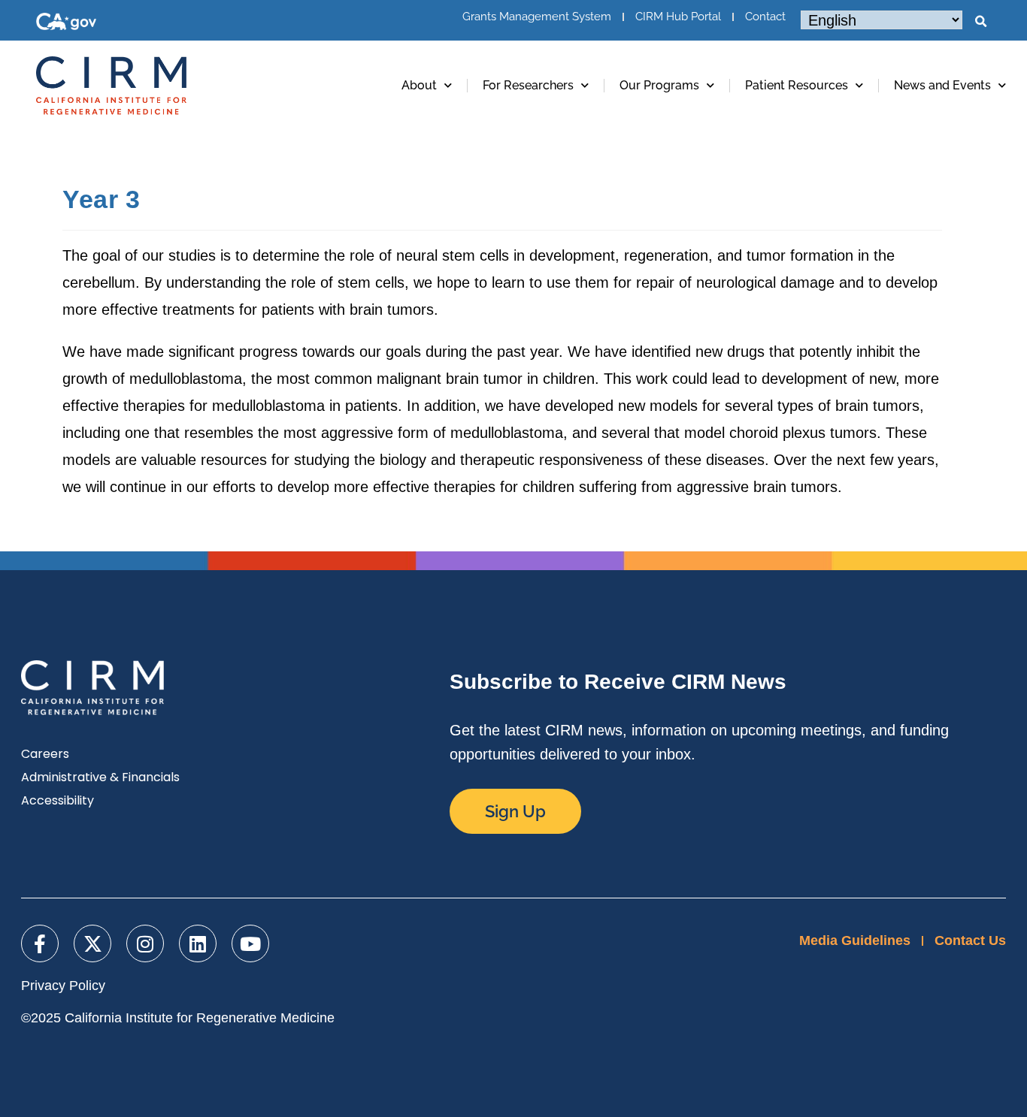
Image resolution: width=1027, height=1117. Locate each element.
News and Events (942, 85)
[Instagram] (145, 943)
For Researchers (528, 85)
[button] (980, 21)
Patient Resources (796, 85)
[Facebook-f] (40, 943)
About (419, 85)
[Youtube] (250, 943)
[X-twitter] (92, 943)
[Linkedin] (198, 943)
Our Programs (659, 85)
